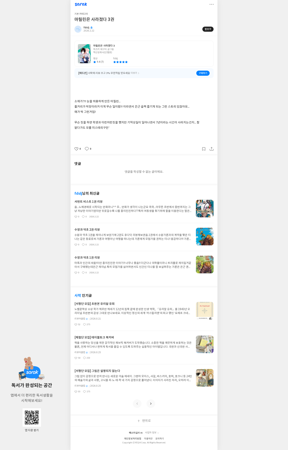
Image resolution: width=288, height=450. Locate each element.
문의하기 (159, 438)
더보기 (212, 4)
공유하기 (212, 149)
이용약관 (148, 438)
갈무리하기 (204, 149)
